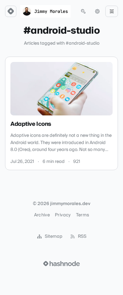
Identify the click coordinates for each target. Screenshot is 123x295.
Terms (82, 215)
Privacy (63, 215)
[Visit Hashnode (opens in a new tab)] (61, 263)
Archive (42, 215)
